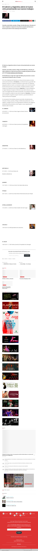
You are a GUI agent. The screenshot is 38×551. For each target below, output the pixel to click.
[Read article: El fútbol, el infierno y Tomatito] (10, 274)
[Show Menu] (2, 1)
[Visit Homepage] (19, 1)
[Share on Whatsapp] (33, 20)
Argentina (5, 258)
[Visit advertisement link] (19, 47)
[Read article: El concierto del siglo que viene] (28, 274)
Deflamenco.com (15, 546)
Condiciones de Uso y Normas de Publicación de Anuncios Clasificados (19, 522)
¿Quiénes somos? (19, 539)
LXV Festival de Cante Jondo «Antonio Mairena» (14, 501)
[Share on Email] (31, 20)
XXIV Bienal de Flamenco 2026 (11, 505)
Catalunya (9, 258)
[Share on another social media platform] (35, 20)
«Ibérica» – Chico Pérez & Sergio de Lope (18, 485)
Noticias (8, 4)
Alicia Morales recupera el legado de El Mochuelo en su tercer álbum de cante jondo (9, 485)
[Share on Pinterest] (30, 20)
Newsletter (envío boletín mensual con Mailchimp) (19, 536)
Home (3, 4)
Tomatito (14, 258)
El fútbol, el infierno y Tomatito (7, 278)
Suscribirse (27, 255)
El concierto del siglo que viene (25, 278)
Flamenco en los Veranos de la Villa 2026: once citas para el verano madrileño (16, 466)
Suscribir (19, 532)
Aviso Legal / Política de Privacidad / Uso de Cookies (19, 521)
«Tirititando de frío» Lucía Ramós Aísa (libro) (28, 485)
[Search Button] (35, 1)
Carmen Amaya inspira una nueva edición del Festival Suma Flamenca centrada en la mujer (18, 463)
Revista (5, 4)
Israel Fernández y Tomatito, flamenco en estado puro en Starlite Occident (6, 287)
